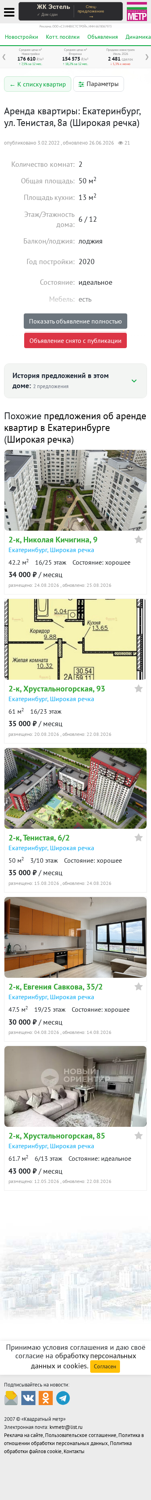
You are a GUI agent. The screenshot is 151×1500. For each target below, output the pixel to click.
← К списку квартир (37, 84)
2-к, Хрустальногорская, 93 (56, 688)
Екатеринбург (27, 550)
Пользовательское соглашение (80, 1435)
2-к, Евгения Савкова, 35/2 (55, 986)
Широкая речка (39, 439)
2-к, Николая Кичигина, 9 (52, 539)
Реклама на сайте (23, 1435)
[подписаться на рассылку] (11, 1397)
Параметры (103, 84)
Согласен (105, 1366)
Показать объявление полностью (75, 321)
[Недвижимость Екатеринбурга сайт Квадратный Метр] (137, 10)
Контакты (74, 1451)
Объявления (102, 36)
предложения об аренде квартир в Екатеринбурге (75, 422)
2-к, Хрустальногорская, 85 (56, 1135)
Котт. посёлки (63, 36)
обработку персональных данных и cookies (83, 1360)
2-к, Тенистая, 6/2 (39, 837)
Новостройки (21, 36)
